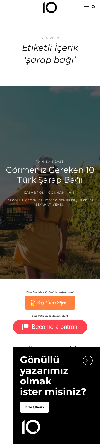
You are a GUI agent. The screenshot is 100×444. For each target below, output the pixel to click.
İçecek (51, 200)
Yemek (58, 204)
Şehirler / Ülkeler (76, 200)
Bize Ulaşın (34, 407)
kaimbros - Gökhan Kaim (50, 192)
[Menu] (86, 7)
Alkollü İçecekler (25, 200)
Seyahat (43, 204)
